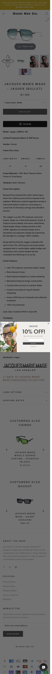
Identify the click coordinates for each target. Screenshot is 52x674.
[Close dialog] (48, 323)
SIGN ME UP (33, 343)
